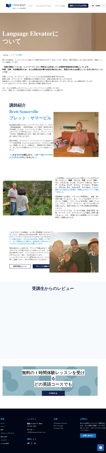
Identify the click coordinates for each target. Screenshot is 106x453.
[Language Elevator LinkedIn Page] (35, 443)
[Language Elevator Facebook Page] (31, 443)
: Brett (40, 423)
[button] (78, 6)
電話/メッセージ (32, 423)
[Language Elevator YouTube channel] (28, 443)
